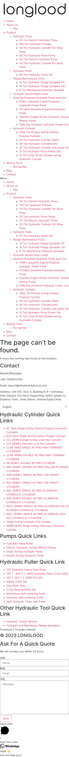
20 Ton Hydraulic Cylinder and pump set (44, 147)
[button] (34, 178)
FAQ (15, 28)
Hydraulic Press (22, 36)
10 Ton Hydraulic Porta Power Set (39, 151)
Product (11, 32)
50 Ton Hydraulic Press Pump (37, 55)
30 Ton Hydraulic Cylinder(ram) (38, 143)
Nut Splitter (20, 166)
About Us (12, 24)
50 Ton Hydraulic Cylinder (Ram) (39, 139)
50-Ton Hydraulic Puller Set (36, 74)
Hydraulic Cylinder (24, 128)
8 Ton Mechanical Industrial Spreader (41, 90)
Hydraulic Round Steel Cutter (30, 93)
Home (10, 21)
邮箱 (2, 668)
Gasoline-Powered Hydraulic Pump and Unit (39, 97)
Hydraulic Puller (22, 70)
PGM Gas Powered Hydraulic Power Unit (44, 124)
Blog (9, 170)
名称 (2, 657)
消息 (2, 679)
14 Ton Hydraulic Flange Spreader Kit (42, 82)
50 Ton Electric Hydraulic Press (38, 40)
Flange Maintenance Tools (28, 78)
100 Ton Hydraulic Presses (35, 44)
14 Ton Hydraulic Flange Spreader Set (42, 86)
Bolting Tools (14, 162)
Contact (11, 174)
